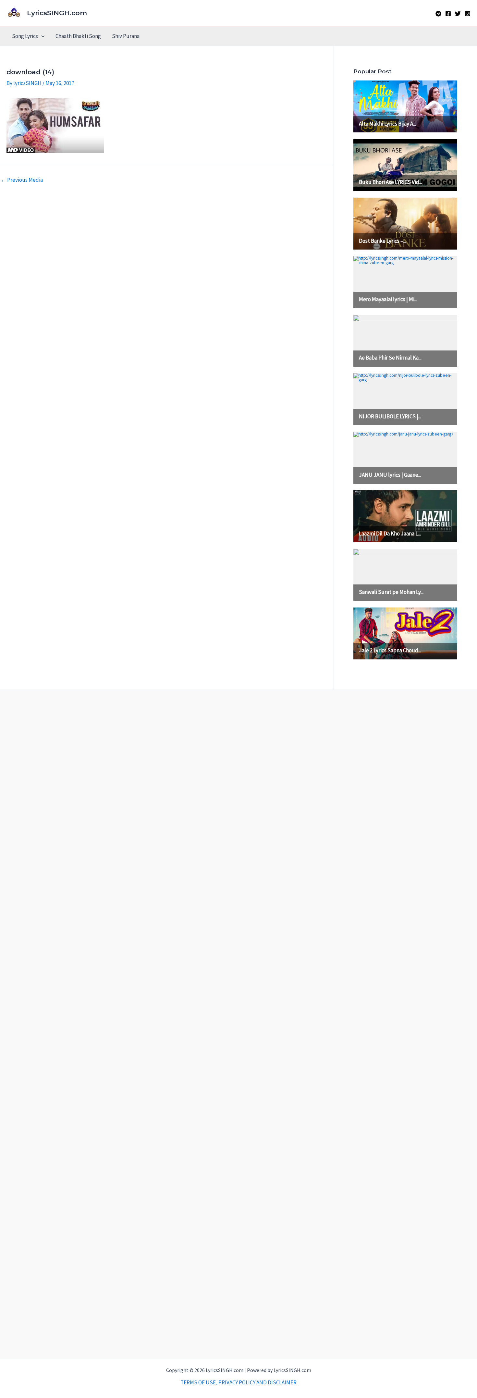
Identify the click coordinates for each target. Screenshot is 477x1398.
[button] (41, 36)
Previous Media (22, 180)
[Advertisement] (239, 1024)
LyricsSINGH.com (57, 13)
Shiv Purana (126, 36)
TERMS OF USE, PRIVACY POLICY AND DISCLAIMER (238, 1382)
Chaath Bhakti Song (78, 36)
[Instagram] (468, 14)
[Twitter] (458, 14)
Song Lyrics (25, 36)
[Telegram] (438, 14)
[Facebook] (448, 14)
